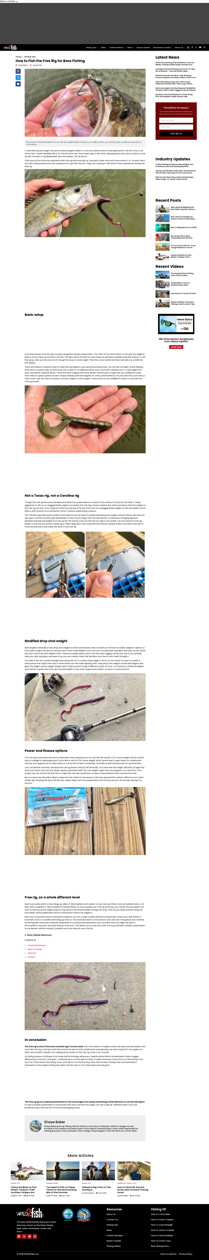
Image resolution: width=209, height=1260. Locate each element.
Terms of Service (168, 1254)
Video (103, 47)
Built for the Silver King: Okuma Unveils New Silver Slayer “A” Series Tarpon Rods (174, 178)
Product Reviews (115, 1235)
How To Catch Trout (161, 1240)
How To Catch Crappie (162, 1219)
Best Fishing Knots (160, 1246)
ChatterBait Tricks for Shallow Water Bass (180, 284)
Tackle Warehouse (36, 945)
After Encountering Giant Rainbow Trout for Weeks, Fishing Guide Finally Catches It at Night (175, 64)
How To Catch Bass (160, 1214)
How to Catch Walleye (162, 1235)
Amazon (32, 957)
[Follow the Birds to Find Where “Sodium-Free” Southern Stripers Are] (163, 256)
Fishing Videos (114, 1246)
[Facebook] (19, 1236)
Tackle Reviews (116, 47)
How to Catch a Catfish (162, 1230)
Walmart (32, 953)
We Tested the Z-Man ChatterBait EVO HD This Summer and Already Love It (183, 238)
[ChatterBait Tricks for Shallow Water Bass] (163, 284)
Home (18, 56)
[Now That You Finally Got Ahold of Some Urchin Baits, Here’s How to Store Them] (163, 218)
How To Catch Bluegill (161, 1225)
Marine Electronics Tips (126, 1183)
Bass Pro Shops (35, 949)
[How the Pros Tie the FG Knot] (163, 294)
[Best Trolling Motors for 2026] (163, 228)
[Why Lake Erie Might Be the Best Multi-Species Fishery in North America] (163, 209)
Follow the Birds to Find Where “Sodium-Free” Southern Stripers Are (181, 257)
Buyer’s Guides (143, 47)
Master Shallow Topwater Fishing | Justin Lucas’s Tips (183, 303)
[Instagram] (35, 1236)
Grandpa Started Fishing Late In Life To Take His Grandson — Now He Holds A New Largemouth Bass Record (175, 71)
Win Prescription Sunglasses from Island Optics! (176, 340)
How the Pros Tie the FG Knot (183, 293)
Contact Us (112, 1219)
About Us (179, 47)
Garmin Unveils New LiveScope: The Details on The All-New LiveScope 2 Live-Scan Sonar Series (176, 173)
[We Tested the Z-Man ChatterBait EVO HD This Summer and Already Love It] (163, 237)
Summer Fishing (52, 1183)
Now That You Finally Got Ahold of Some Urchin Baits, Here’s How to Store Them (183, 219)
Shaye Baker (54, 1122)
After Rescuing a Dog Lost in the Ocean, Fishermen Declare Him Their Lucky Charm (174, 83)
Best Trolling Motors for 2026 (184, 227)
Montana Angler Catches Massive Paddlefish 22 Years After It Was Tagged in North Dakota (176, 89)
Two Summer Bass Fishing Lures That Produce (182, 274)
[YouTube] (29, 1236)
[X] (24, 1236)
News (129, 47)
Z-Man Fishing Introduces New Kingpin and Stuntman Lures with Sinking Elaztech (174, 165)
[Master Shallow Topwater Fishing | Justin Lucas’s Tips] (163, 303)
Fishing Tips (91, 47)
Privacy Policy (185, 1254)
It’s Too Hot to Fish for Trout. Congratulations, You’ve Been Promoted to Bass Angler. (183, 248)
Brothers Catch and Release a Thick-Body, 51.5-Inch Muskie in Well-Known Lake (174, 95)
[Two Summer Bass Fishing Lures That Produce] (163, 275)
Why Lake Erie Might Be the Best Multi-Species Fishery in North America (183, 209)
